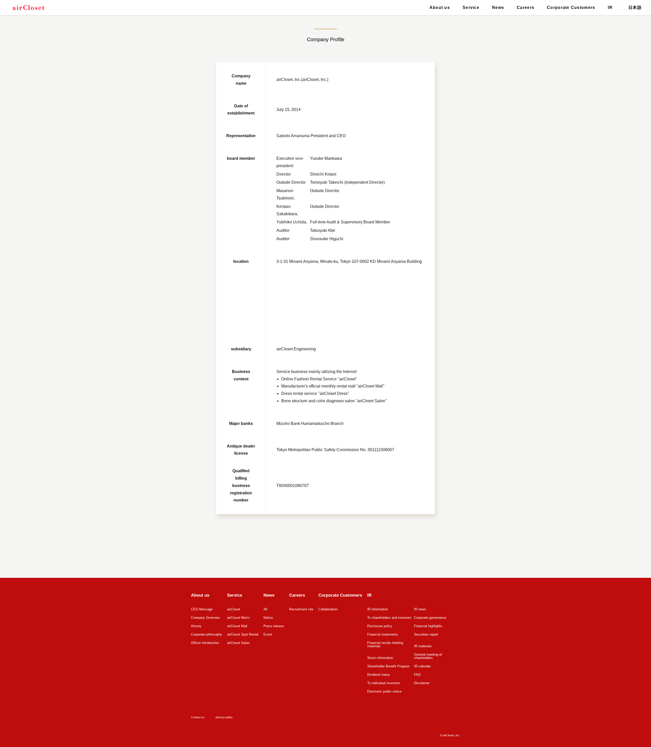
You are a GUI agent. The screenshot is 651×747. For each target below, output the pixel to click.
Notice (268, 618)
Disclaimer (422, 683)
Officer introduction (205, 643)
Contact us (197, 717)
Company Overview (205, 618)
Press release (273, 626)
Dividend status (378, 675)
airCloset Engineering (296, 349)
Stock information (380, 658)
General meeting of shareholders (428, 656)
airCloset (233, 609)
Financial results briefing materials (385, 644)
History (196, 626)
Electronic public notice (384, 691)
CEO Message (202, 609)
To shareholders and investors (389, 618)
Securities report (426, 634)
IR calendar (422, 666)
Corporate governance (430, 618)
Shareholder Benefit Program (388, 666)
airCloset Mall (237, 626)
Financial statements (382, 634)
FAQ (417, 675)
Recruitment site (301, 609)
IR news (420, 609)
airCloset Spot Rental (242, 634)
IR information (377, 609)
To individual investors (383, 683)
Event (267, 634)
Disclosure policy (379, 626)
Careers (525, 7)
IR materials (423, 646)
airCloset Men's (238, 618)
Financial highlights (428, 626)
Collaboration (327, 609)
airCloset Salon (238, 643)
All (265, 609)
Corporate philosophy (206, 634)
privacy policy (224, 717)
